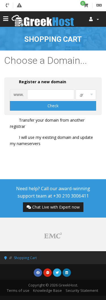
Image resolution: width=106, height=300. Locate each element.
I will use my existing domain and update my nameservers (51, 140)
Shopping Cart (25, 257)
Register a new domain (42, 81)
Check (53, 105)
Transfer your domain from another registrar (47, 123)
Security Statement (82, 290)
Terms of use (18, 290)
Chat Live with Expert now (56, 207)
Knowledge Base (47, 290)
